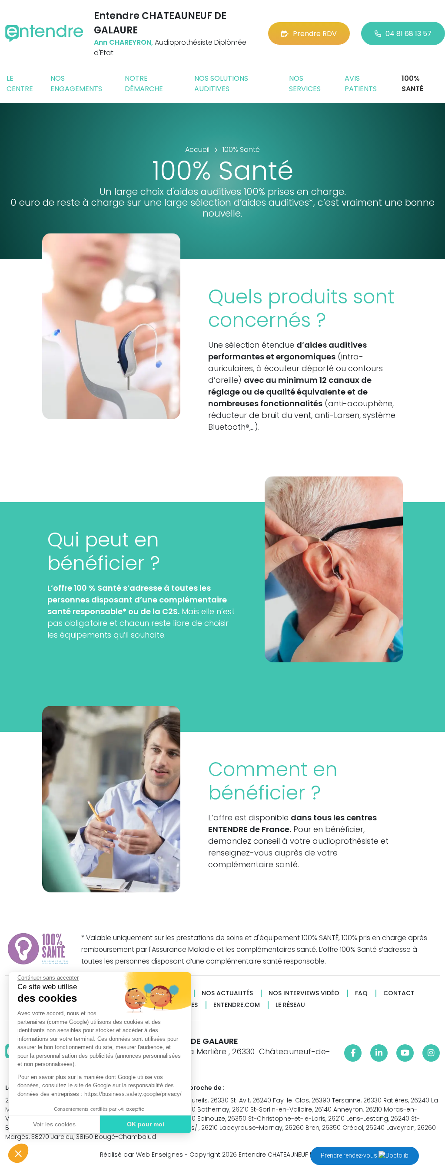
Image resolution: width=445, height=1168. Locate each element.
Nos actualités (227, 993)
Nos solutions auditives (221, 83)
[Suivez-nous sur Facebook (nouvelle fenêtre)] (353, 1053)
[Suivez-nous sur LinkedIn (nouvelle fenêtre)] (379, 1053)
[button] (18, 1153)
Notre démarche (144, 83)
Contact (399, 993)
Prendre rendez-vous (350, 1155)
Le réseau (290, 1005)
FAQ (361, 993)
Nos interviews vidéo (304, 993)
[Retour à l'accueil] (44, 34)
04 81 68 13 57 (408, 34)
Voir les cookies (54, 1124)
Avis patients (361, 83)
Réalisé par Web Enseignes (141, 1154)
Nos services (305, 83)
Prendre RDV (315, 34)
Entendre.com (236, 1005)
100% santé (412, 83)
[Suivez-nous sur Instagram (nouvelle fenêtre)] (431, 1053)
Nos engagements (76, 83)
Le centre (20, 83)
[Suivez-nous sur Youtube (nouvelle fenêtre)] (405, 1053)
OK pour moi (145, 1124)
